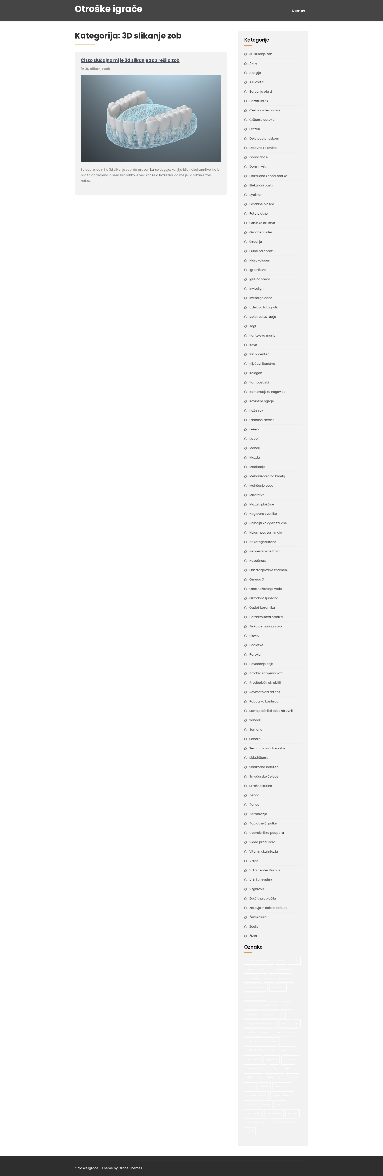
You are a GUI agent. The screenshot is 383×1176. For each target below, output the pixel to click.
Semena (255, 729)
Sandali (255, 720)
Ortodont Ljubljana (263, 598)
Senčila (255, 739)
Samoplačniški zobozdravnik (271, 710)
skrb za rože (254, 1077)
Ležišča (254, 429)
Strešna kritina (260, 786)
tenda (250, 1086)
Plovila (254, 635)
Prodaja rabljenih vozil (266, 673)
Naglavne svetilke (263, 513)
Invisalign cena (260, 298)
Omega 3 (256, 579)
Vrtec (253, 861)
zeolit (250, 1131)
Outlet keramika (262, 607)
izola (286, 1005)
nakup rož (286, 1050)
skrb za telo (274, 1077)
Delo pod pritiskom (264, 138)
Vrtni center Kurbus (264, 870)
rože (274, 1068)
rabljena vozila (256, 1068)
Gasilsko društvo (262, 223)
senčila (287, 1068)
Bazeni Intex (258, 101)
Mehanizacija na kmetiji (267, 476)
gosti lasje (253, 978)
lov (296, 1023)
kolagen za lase (273, 1014)
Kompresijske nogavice (267, 391)
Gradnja (255, 241)
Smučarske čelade (263, 776)
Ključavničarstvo (262, 363)
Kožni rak (256, 410)
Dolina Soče (258, 157)
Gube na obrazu (261, 251)
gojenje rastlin (280, 969)
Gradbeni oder (260, 232)
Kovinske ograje (261, 401)
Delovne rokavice (263, 148)
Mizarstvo (257, 495)
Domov (298, 10)
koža (284, 1023)
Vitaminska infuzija (263, 851)
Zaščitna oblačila (262, 898)
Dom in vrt (257, 166)
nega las (271, 1059)
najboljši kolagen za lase (262, 1041)
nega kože (253, 1059)
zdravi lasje (274, 1113)
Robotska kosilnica (263, 701)
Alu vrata (256, 82)
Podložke (256, 645)
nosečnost (290, 1059)
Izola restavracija (262, 316)
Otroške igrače (108, 9)
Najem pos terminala (265, 532)
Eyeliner (255, 194)
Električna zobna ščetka (268, 176)
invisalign (278, 987)
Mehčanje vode (261, 485)
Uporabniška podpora (266, 832)
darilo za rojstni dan (259, 960)
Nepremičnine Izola (264, 551)
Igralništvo (257, 269)
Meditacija (257, 467)
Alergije (255, 72)
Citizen (254, 129)
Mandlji (254, 448)
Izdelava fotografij (263, 307)
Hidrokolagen (259, 260)
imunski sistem (256, 987)
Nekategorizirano (262, 542)
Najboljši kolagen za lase (268, 523)
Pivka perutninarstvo (265, 626)
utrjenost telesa (282, 1095)
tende (264, 1086)
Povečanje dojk (261, 664)
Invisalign (256, 288)
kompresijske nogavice (261, 1023)
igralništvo (285, 978)
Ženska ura (258, 917)
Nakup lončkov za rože (260, 1050)
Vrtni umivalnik (260, 879)
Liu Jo (253, 438)
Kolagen (255, 373)
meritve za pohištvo (258, 1032)
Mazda (254, 457)
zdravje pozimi (256, 1122)
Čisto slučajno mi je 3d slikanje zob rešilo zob (130, 60)
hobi (269, 978)
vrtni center (253, 1113)
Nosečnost (257, 560)
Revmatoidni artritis (264, 692)
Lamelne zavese (261, 420)
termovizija (281, 1086)
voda (280, 1104)
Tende (254, 804)
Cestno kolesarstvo (264, 110)
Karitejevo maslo (262, 335)
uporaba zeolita (256, 1095)
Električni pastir (261, 185)
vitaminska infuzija (258, 1104)
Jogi (252, 326)
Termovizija (258, 814)
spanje (292, 1077)
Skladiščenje (258, 757)
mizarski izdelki (286, 1032)
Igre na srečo (259, 279)
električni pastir (256, 969)
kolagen (252, 1014)
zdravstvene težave (283, 1122)
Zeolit (253, 926)
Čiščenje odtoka (261, 119)
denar (294, 960)
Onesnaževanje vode (265, 589)
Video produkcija (262, 842)
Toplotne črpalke (263, 823)
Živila (253, 936)
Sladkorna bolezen (263, 767)
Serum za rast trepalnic (267, 748)
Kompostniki (259, 382)
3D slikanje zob (97, 68)
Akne (253, 63)
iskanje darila (255, 996)
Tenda (254, 795)
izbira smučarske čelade (261, 1005)
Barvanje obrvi (260, 91)
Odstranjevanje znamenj (268, 570)
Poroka (255, 654)
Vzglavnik (256, 889)
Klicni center (259, 354)
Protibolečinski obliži (265, 682)
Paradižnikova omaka (266, 617)
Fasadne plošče (261, 204)
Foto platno (258, 213)
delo (281, 960)
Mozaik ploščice (261, 504)
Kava (253, 345)
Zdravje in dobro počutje (268, 908)
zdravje (292, 1113)
